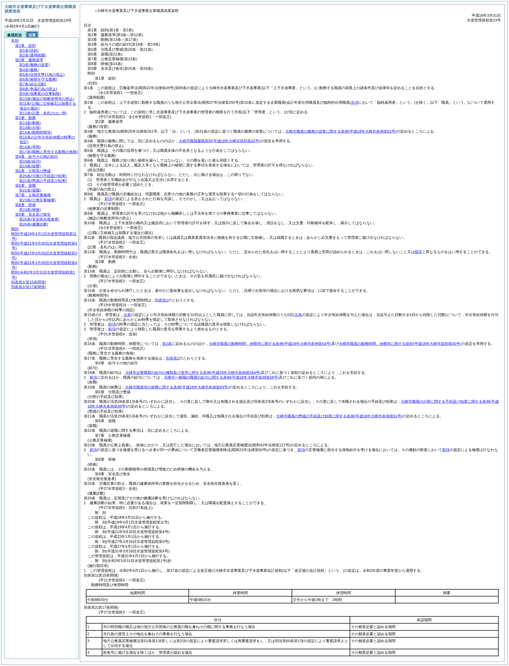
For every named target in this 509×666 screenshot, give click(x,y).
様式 (418, 252)
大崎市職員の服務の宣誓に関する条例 (341, 131)
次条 (127, 315)
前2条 (167, 343)
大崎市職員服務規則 (219, 141)
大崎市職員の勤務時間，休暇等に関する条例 (270, 343)
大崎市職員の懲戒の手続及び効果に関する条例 (339, 416)
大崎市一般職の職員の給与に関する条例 (221, 377)
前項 (108, 199)
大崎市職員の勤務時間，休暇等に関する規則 (400, 343)
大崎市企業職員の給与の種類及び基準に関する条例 (193, 372)
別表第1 (161, 300)
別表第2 (172, 358)
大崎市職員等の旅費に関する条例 (177, 387)
